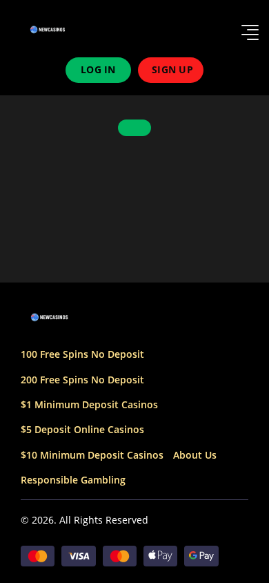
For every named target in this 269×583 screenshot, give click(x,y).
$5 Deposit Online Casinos (82, 429)
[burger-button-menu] (250, 30)
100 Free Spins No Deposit (82, 354)
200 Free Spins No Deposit (82, 379)
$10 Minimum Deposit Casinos (92, 454)
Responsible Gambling (73, 479)
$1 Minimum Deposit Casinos (89, 404)
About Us (195, 454)
